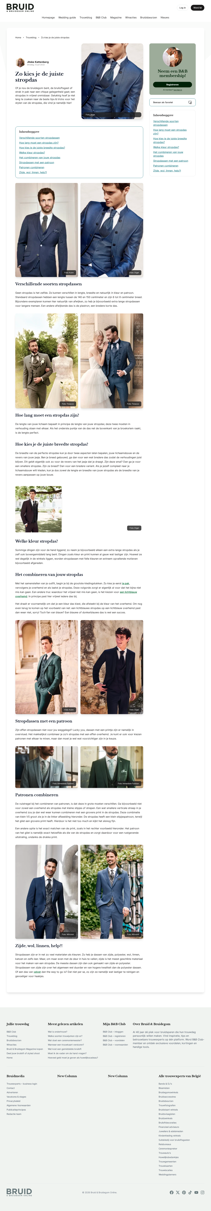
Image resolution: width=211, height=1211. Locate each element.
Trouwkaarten (166, 1165)
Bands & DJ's (165, 1083)
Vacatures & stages (16, 1096)
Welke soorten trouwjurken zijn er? (65, 1036)
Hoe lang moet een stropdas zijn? (39, 142)
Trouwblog (86, 17)
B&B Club (101, 17)
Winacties (131, 17)
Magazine (116, 17)
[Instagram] (202, 1192)
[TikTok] (190, 1192)
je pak (125, 583)
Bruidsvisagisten (167, 1113)
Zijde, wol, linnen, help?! (33, 172)
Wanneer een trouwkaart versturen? (66, 1044)
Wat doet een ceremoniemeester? (65, 1040)
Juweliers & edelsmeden (171, 1131)
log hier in (178, 89)
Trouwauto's (165, 1152)
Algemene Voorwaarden (19, 1105)
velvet (37, 972)
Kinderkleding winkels (170, 1135)
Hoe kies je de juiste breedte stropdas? (42, 147)
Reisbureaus (165, 1144)
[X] (178, 1192)
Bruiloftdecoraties (167, 1122)
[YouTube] (196, 1192)
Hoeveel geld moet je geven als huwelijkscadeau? (73, 1057)
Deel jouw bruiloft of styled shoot (23, 1053)
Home (10, 1057)
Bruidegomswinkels (168, 1092)
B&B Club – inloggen (113, 1031)
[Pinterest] (184, 1192)
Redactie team (14, 1113)
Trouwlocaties (166, 1170)
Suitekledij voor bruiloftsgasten (174, 1139)
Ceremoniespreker (168, 1148)
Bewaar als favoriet (163, 102)
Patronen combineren (31, 167)
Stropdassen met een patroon (36, 162)
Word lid (197, 7)
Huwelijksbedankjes (169, 1157)
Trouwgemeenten (167, 1161)
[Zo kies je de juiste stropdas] (20, 8)
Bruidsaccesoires (167, 1096)
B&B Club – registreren (114, 1036)
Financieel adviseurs (169, 1126)
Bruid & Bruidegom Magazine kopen (25, 1048)
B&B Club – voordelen (114, 1040)
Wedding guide (67, 17)
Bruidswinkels (165, 1118)
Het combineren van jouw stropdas (39, 157)
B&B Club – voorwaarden (115, 1044)
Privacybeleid (13, 1101)
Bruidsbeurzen (148, 17)
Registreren (172, 84)
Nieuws (165, 17)
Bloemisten (164, 1088)
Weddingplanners (167, 1174)
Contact (11, 1088)
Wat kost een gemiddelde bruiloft (64, 1048)
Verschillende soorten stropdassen (39, 137)
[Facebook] (171, 1192)
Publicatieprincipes (16, 1109)
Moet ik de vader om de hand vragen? (67, 1053)
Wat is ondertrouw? (57, 1031)
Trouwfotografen (167, 1105)
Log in (182, 7)
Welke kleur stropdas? (32, 152)
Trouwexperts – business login (22, 1083)
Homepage (48, 17)
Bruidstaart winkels (168, 1109)
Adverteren (12, 1092)
